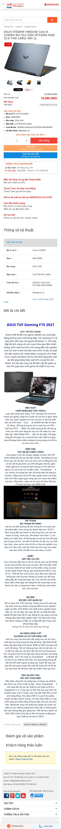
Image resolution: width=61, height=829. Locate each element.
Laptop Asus (30, 26)
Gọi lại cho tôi (30, 154)
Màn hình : (11, 274)
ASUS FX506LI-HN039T (35, 724)
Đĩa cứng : (11, 266)
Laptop (18, 26)
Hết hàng (43, 140)
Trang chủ (8, 26)
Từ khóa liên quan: (12, 724)
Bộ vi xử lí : (12, 250)
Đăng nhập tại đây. (24, 759)
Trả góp (30, 147)
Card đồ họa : (13, 283)
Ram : (9, 258)
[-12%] (30, 59)
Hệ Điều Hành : (13, 293)
